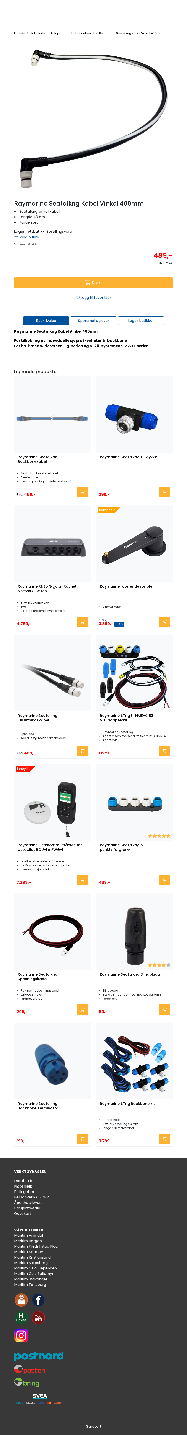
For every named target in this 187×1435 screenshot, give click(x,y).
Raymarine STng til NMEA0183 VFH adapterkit (126, 718)
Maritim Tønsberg (30, 1284)
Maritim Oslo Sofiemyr (34, 1273)
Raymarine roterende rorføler (127, 586)
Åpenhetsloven (28, 1202)
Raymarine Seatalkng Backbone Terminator (38, 1106)
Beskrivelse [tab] (46, 320)
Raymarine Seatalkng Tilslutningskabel (37, 718)
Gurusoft (93, 1426)
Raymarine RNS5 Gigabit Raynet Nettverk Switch (47, 588)
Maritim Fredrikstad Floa (36, 1246)
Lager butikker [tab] (141, 320)
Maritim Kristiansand (32, 1257)
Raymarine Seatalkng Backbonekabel (37, 459)
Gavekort (22, 1213)
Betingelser (24, 1191)
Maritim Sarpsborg (31, 1262)
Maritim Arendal (28, 1235)
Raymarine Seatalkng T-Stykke (128, 457)
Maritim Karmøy (28, 1251)
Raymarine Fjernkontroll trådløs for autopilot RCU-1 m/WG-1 (50, 847)
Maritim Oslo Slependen (35, 1268)
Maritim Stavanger (30, 1279)
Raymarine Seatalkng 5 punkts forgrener (121, 847)
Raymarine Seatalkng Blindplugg (130, 974)
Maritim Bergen (28, 1241)
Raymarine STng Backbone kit (127, 1103)
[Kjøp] (82, 492)
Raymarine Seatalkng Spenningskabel (37, 976)
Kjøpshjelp (23, 1186)
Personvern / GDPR (31, 1197)
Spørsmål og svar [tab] (93, 320)
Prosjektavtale (27, 1208)
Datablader (24, 1180)
